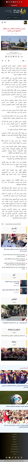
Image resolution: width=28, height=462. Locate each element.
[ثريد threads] (13, 2)
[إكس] (16, 57)
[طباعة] (6, 57)
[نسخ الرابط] (2, 224)
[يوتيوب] (14, 57)
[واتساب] (9, 57)
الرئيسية (15, 33)
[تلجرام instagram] (15, 457)
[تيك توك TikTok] (15, 2)
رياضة (12, 33)
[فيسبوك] (19, 57)
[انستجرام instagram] (11, 2)
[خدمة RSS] (6, 457)
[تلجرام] (11, 57)
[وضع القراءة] (9, 60)
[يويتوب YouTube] (7, 2)
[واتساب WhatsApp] (19, 2)
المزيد (14, 231)
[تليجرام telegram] (21, 2)
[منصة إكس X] (17, 2)
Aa (23, 60)
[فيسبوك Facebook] (9, 2)
